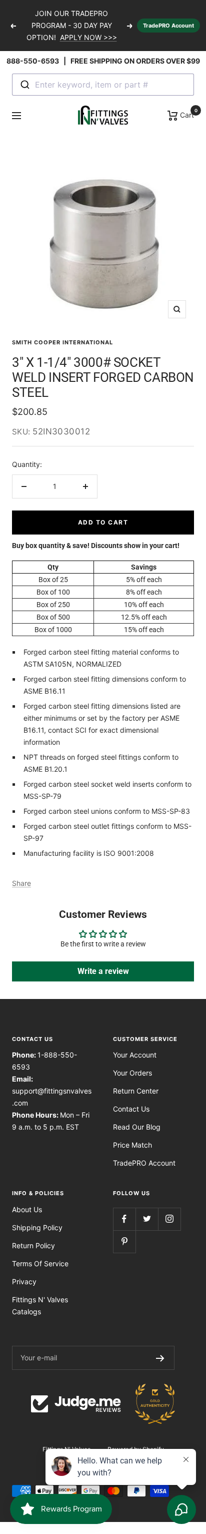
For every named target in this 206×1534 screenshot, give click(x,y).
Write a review (103, 971)
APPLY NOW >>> (88, 37)
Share (21, 883)
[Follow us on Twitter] (147, 1219)
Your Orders (132, 1073)
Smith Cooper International (62, 342)
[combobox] (103, 85)
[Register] (160, 1358)
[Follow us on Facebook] (124, 1219)
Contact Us (131, 1109)
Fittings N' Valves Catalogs (40, 1305)
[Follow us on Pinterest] (124, 1241)
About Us (27, 1209)
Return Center (135, 1091)
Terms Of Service (40, 1263)
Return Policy (33, 1245)
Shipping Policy (37, 1227)
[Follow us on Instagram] (169, 1219)
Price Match (132, 1145)
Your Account (134, 1055)
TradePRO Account (168, 25)
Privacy (24, 1281)
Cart (186, 114)
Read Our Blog (136, 1127)
